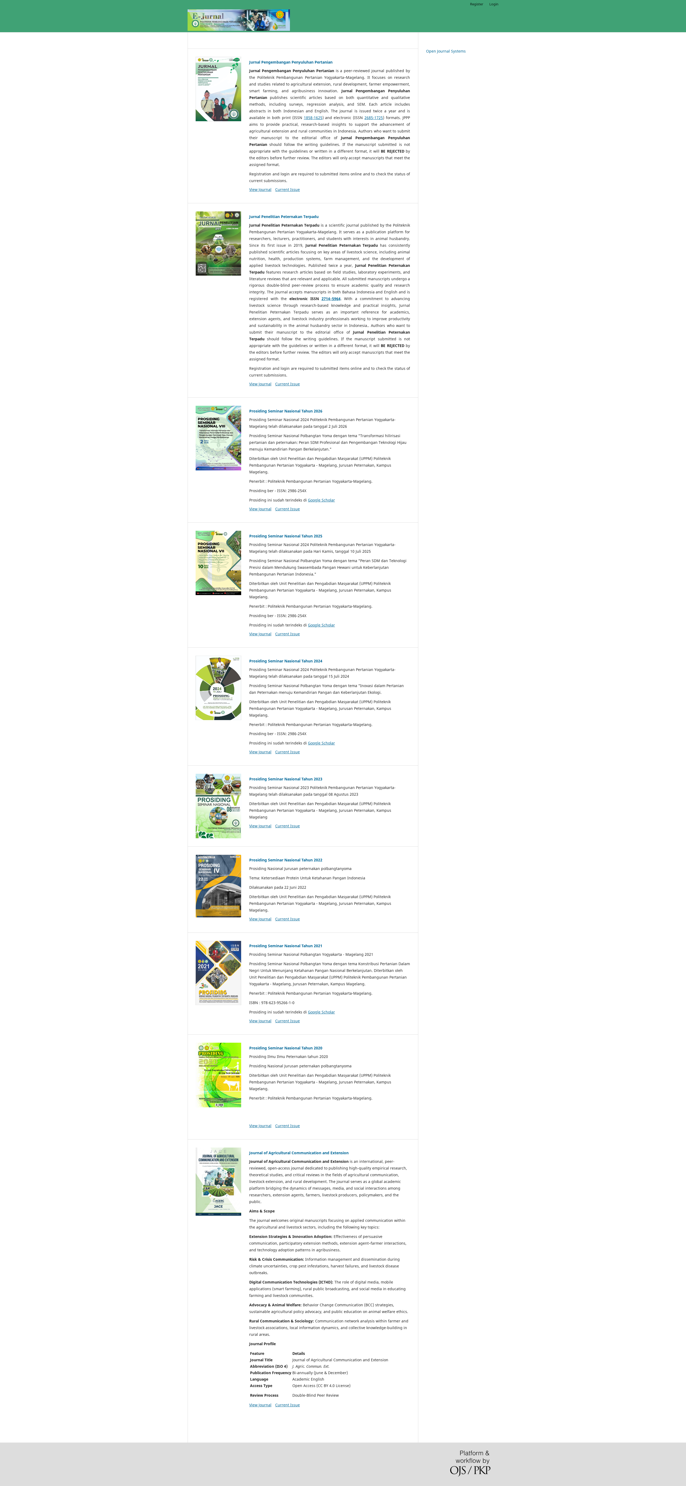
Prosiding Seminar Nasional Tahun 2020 (285, 1047)
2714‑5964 (331, 298)
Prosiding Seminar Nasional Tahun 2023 (285, 778)
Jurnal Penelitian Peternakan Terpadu (284, 216)
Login (493, 4)
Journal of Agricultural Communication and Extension (299, 1152)
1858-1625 (313, 117)
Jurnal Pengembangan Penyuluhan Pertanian (291, 62)
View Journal (260, 189)
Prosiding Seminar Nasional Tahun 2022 (285, 859)
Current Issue (287, 189)
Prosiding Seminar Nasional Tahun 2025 (285, 536)
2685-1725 (373, 117)
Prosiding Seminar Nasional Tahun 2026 (285, 411)
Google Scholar (321, 500)
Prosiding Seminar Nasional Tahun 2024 (285, 660)
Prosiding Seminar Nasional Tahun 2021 (285, 945)
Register (476, 4)
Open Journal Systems (446, 51)
